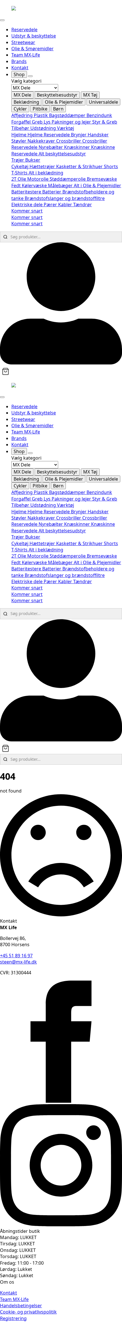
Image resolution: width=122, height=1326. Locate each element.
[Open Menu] (2, 20)
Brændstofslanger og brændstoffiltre (65, 198)
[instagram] (61, 1224)
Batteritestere (26, 192)
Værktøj (65, 128)
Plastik (41, 115)
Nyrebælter (51, 147)
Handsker (98, 135)
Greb (38, 122)
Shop (19, 74)
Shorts (111, 166)
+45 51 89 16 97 (16, 955)
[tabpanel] (66, 121)
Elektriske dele (27, 204)
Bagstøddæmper (68, 115)
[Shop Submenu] (30, 76)
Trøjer (18, 160)
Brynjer (79, 135)
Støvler (19, 141)
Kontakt (19, 67)
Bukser (32, 160)
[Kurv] (5, 371)
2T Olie (19, 179)
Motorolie (38, 179)
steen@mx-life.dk (18, 962)
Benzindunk (99, 115)
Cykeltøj (20, 166)
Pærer (51, 204)
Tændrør (82, 204)
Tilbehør (20, 128)
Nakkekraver (42, 141)
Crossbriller (69, 141)
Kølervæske (35, 185)
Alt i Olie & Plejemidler (97, 185)
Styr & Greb (104, 122)
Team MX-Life (25, 55)
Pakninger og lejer (72, 122)
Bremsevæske (102, 179)
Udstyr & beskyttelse (33, 36)
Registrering (13, 1318)
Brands (19, 61)
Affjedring (22, 115)
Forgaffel (21, 122)
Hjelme (19, 135)
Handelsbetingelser (21, 1305)
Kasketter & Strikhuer (80, 166)
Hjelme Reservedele (49, 135)
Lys (48, 122)
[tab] (22, 94)
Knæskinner (77, 147)
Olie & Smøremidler (32, 48)
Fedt (16, 185)
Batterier (52, 192)
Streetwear (23, 42)
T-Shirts (20, 173)
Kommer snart (27, 211)
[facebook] (61, 1101)
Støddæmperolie (68, 179)
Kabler (65, 204)
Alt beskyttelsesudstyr (62, 154)
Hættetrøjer (43, 166)
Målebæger (61, 185)
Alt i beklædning (46, 173)
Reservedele (24, 29)
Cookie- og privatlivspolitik (28, 1312)
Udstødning (43, 128)
